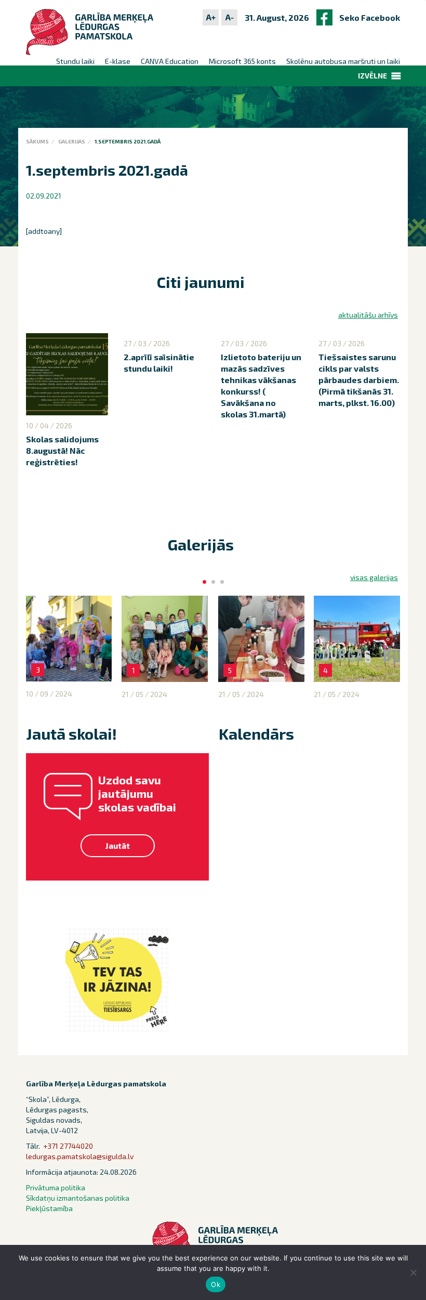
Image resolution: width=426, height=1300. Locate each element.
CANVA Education (169, 61)
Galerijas (71, 141)
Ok (215, 1284)
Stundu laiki (75, 61)
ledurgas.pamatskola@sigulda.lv (80, 1156)
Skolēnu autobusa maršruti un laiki (343, 61)
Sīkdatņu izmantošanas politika (77, 1197)
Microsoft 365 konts (242, 61)
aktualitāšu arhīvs (368, 314)
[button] (372, 75)
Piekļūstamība (49, 1208)
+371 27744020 (68, 1145)
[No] (413, 1272)
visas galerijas (374, 577)
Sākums (37, 141)
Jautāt (117, 845)
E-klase (117, 61)
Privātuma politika (55, 1187)
